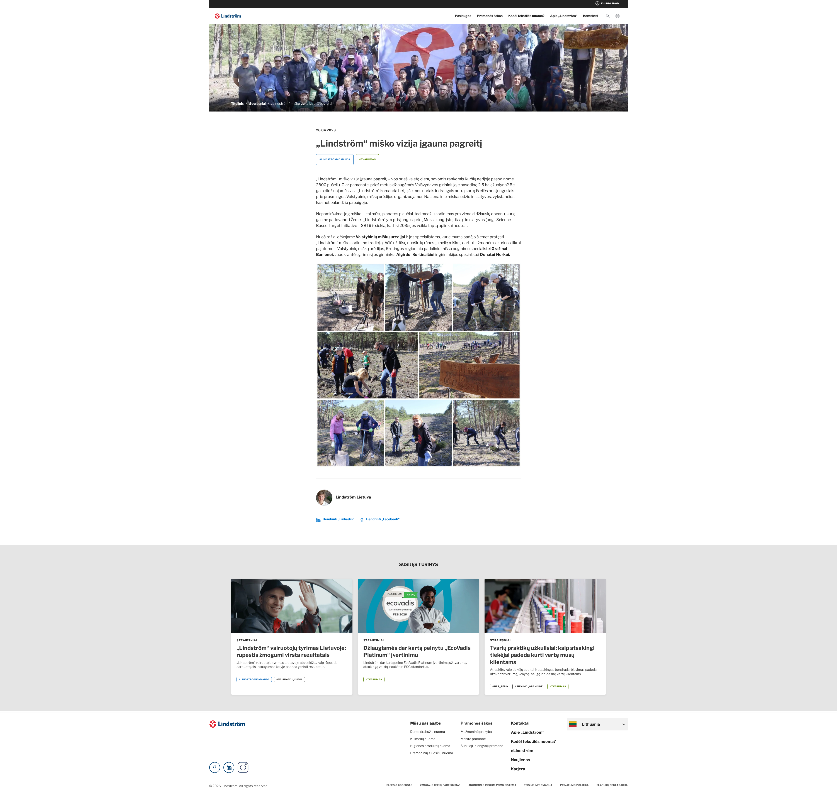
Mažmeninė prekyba (476, 732)
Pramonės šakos (490, 16)
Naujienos (520, 759)
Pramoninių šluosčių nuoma (431, 753)
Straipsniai (257, 104)
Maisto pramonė (473, 739)
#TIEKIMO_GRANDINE (529, 686)
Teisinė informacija (538, 785)
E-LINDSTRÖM (607, 3)
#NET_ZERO (500, 686)
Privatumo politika (574, 785)
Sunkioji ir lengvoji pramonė (482, 746)
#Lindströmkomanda (335, 159)
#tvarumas (367, 159)
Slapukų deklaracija (612, 785)
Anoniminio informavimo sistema (492, 785)
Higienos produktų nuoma (430, 746)
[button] (608, 16)
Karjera (518, 769)
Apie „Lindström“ (563, 16)
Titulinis (237, 104)
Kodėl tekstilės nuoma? (526, 16)
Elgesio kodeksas (399, 785)
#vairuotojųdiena (289, 679)
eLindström (522, 750)
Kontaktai (590, 16)
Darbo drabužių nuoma (427, 732)
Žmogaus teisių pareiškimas (440, 785)
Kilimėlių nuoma (422, 739)
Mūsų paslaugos (425, 723)
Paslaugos (463, 16)
